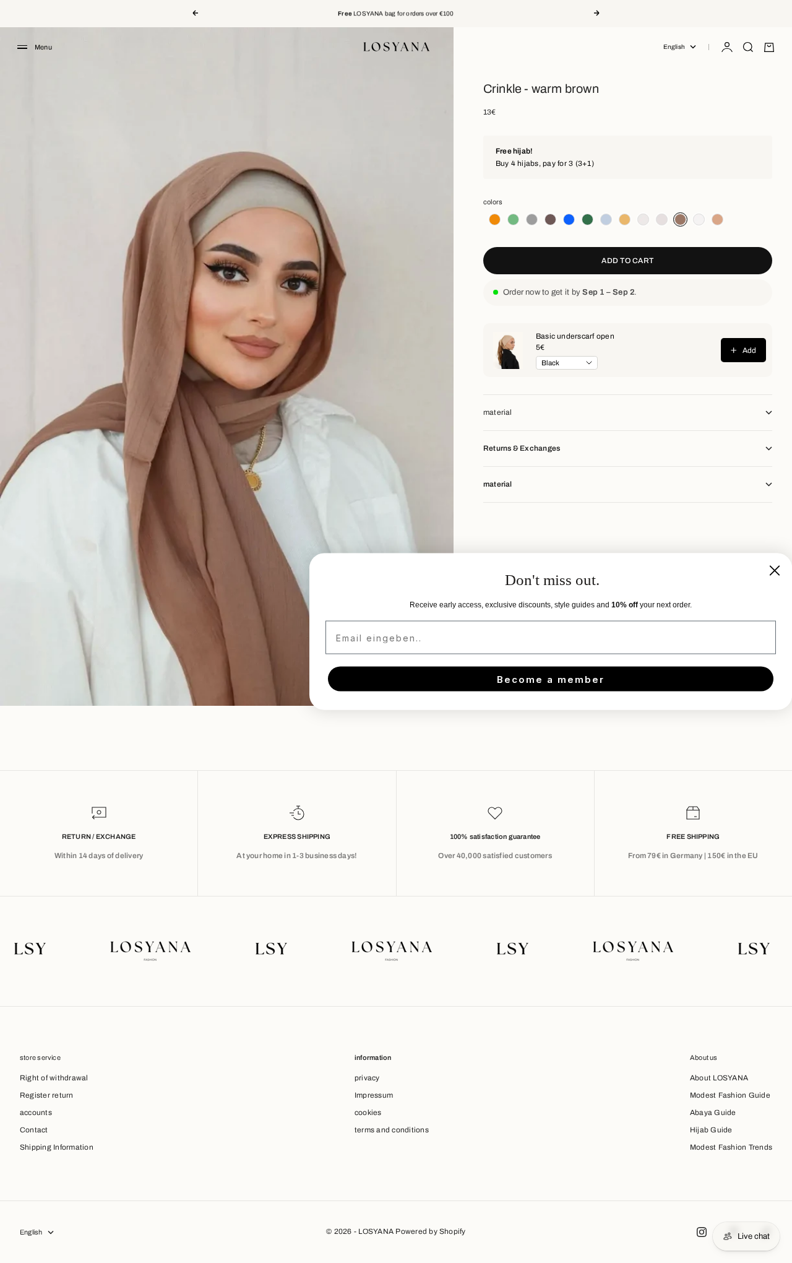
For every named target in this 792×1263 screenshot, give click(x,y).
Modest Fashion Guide (730, 1095)
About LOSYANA (719, 1078)
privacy (367, 1078)
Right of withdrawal (54, 1078)
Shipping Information (56, 1147)
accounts (36, 1112)
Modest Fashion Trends (731, 1147)
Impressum (374, 1095)
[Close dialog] (775, 571)
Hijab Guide (711, 1130)
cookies (368, 1112)
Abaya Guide (713, 1112)
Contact (34, 1130)
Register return (47, 1095)
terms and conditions (392, 1130)
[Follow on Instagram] (701, 1232)
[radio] (492, 219)
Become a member (551, 679)
